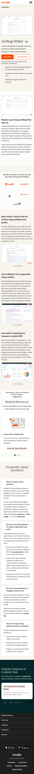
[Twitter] (18, 741)
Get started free (22, 57)
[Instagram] (9, 741)
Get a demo (7, 57)
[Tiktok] (31, 741)
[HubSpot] (5, 2)
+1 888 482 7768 (17, 396)
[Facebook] (5, 741)
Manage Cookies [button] (17, 769)
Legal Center (11, 762)
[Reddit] (27, 741)
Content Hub (5, 7)
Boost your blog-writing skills (17, 448)
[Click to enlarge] (17, 105)
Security (9, 766)
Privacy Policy (22, 762)
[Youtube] (14, 741)
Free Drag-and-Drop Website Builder (14, 687)
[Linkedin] (22, 741)
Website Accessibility (21, 766)
